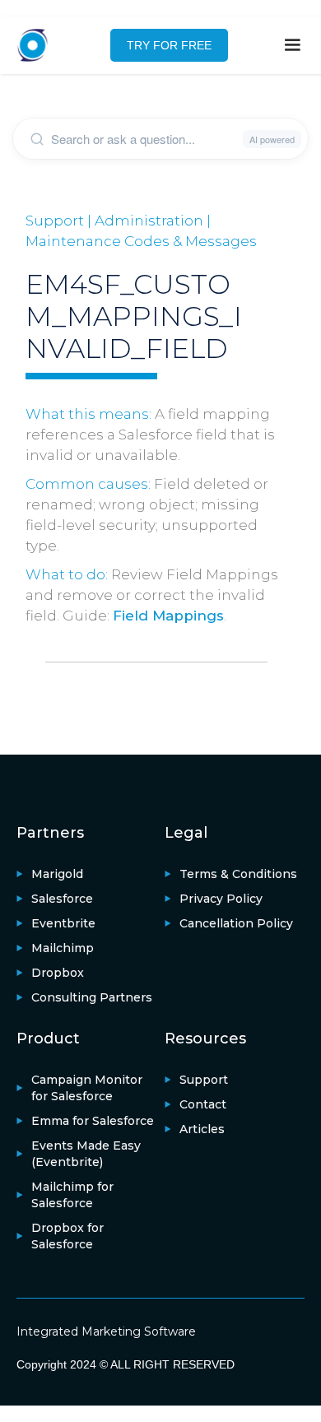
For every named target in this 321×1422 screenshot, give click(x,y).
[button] (292, 45)
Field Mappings (168, 615)
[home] (41, 45)
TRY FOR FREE (169, 45)
